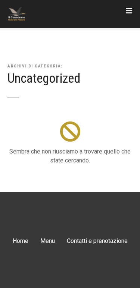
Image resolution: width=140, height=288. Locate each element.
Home (20, 240)
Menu (47, 240)
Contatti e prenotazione (97, 240)
